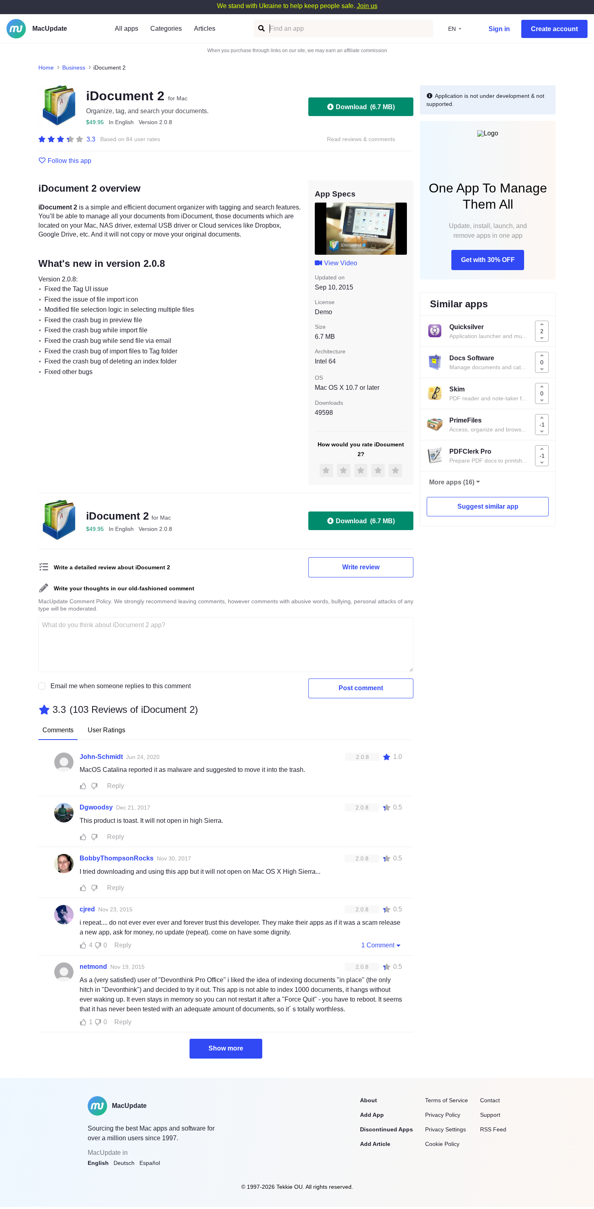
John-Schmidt (101, 756)
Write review (360, 567)
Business (73, 67)
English (98, 1163)
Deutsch (124, 1163)
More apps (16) (451, 482)
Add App (372, 1114)
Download (365, 107)
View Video (340, 263)
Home (46, 67)
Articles (204, 28)
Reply (115, 786)
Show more (226, 1048)
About (368, 1100)
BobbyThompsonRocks (117, 858)
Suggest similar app (487, 506)
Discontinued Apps (386, 1129)
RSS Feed (493, 1129)
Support (490, 1114)
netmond (93, 966)
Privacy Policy (442, 1114)
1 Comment (377, 945)
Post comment (361, 688)
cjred (87, 909)
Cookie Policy (442, 1144)
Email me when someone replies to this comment (121, 686)
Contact (490, 1100)
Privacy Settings (445, 1129)
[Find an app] (261, 28)
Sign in (499, 29)
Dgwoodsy (96, 807)
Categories (166, 28)
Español (149, 1163)
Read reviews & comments (361, 139)
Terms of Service (446, 1100)
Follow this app (69, 161)
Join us (367, 6)
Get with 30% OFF (488, 260)
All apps (126, 28)
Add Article (375, 1144)
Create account (554, 29)
